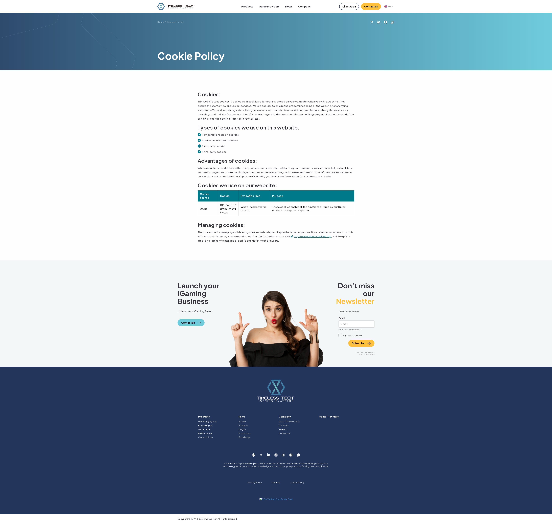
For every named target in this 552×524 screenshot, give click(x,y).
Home (160, 22)
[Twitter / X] (372, 22)
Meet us (283, 429)
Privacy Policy (255, 482)
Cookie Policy (297, 482)
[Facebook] (385, 22)
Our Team (283, 425)
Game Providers (269, 6)
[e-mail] (253, 455)
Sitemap (275, 482)
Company (304, 6)
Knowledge (244, 437)
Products (247, 6)
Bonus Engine (205, 425)
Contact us (284, 433)
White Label (204, 429)
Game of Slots (205, 437)
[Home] (176, 6)
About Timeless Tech (289, 421)
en (389, 6)
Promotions (244, 433)
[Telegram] (291, 455)
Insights (242, 429)
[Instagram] (392, 22)
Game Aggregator (207, 421)
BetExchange (205, 433)
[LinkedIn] (378, 22)
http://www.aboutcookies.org (312, 236)
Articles (242, 421)
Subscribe (358, 343)
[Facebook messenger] (298, 455)
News (288, 6)
